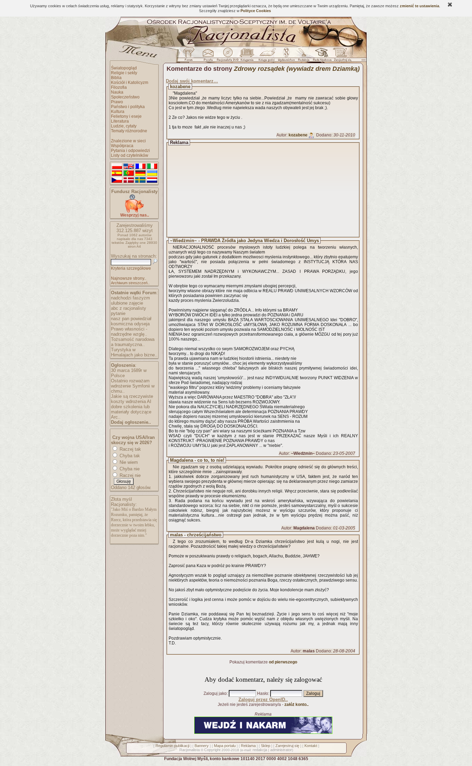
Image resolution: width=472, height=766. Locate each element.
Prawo (117, 101)
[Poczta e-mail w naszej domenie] (208, 56)
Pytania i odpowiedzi (130, 150)
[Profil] (311, 135)
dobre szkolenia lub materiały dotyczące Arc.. (131, 412)
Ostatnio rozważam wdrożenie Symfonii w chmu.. (132, 386)
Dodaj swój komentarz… (192, 81)
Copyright (212, 750)
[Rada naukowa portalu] (321, 56)
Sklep (265, 746)
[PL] (117, 166)
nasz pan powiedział (131, 318)
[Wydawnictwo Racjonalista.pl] (286, 56)
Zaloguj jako (215, 693)
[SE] (140, 180)
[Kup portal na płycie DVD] (228, 56)
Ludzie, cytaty (123, 126)
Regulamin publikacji (172, 746)
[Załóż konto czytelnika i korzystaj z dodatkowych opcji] (340, 56)
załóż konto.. (296, 704)
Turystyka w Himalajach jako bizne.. (134, 352)
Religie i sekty (124, 72)
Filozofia (119, 87)
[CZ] (117, 180)
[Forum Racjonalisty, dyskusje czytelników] (190, 56)
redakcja (260, 750)
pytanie (118, 313)
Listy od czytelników (129, 155)
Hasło (262, 693)
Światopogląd (124, 68)
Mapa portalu (225, 746)
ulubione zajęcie (127, 303)
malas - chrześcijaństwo (195, 534)
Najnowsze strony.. (128, 278)
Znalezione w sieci (128, 140)
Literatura (120, 121)
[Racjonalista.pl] (236, 45)
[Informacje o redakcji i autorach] (303, 56)
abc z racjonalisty (128, 308)
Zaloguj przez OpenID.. (263, 699)
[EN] (128, 166)
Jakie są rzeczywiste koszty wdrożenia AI (132, 399)
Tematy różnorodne (129, 130)
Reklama (248, 746)
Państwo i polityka (128, 106)
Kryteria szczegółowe (131, 268)
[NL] (152, 180)
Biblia (116, 77)
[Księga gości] (267, 56)
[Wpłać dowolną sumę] (134, 211)
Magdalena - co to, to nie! (197, 460)
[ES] (117, 173)
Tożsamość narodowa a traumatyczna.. (132, 342)
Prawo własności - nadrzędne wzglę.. (129, 331)
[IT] (152, 166)
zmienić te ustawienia (419, 6)
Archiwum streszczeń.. (130, 283)
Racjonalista (189, 750)
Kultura (117, 111)
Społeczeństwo (125, 97)
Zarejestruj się (287, 746)
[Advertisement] (269, 190)
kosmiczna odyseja (130, 323)
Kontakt (310, 746)
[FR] (140, 166)
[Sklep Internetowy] (247, 56)
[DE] (140, 173)
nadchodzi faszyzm (130, 297)
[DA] (128, 180)
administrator (281, 750)
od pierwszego (283, 662)
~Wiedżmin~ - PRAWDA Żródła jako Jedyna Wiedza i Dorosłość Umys (244, 240)
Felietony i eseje (126, 116)
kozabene (180, 86)
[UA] (152, 173)
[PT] (128, 173)
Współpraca (122, 145)
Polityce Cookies (255, 11)
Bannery (202, 746)
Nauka (117, 92)
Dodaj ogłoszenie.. (131, 422)
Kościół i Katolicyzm (129, 82)
